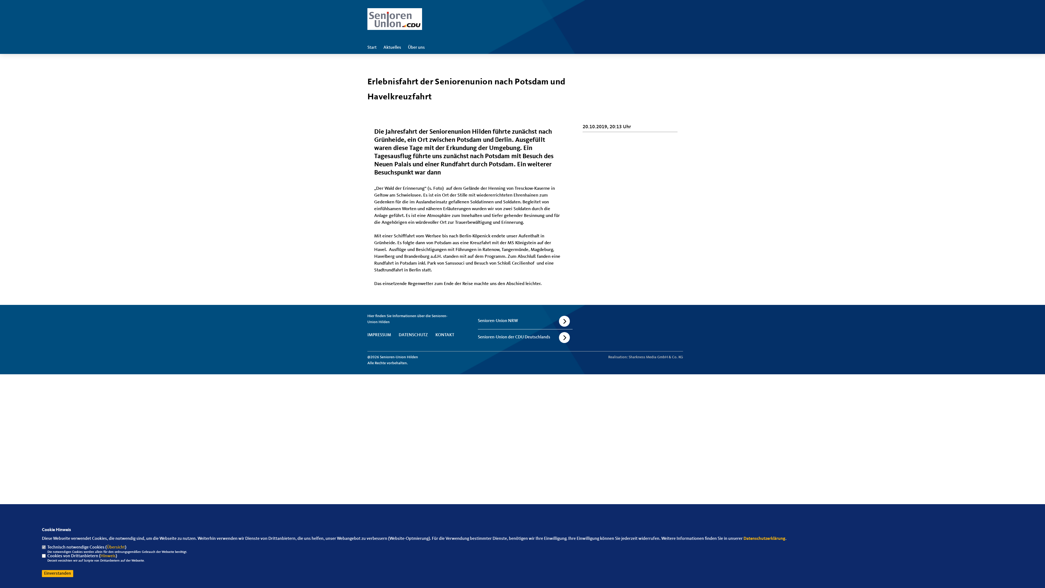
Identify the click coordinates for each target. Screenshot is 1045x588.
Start (372, 47)
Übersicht (116, 547)
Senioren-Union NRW (498, 321)
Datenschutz (413, 335)
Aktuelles (392, 47)
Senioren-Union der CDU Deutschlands (514, 337)
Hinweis (108, 556)
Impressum (379, 335)
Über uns (416, 47)
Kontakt (444, 335)
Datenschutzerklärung (764, 539)
